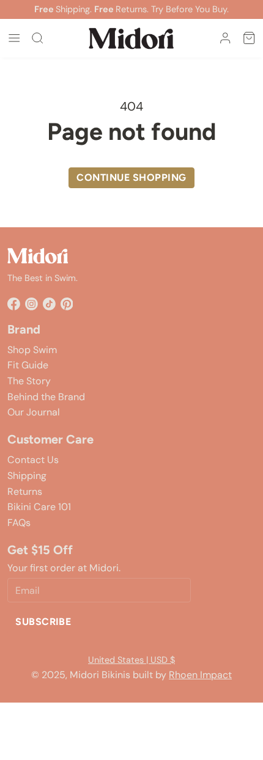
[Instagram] (31, 304)
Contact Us (33, 459)
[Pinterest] (67, 304)
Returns (24, 491)
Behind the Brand (46, 396)
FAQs (19, 522)
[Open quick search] (37, 37)
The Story (29, 381)
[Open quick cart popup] (249, 37)
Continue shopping (131, 177)
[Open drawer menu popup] (14, 37)
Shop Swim (32, 349)
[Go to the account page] (225, 38)
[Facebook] (13, 304)
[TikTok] (49, 304)
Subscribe (43, 621)
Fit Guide (27, 365)
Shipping (26, 475)
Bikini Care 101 (39, 506)
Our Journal (33, 412)
